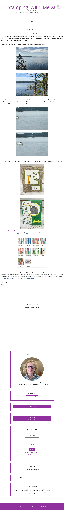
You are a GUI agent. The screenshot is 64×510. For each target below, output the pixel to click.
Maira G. (43, 506)
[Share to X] (33, 296)
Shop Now (32, 407)
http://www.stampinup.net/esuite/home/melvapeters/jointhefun (19, 278)
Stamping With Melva (28, 506)
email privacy (36, 452)
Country (32, 444)
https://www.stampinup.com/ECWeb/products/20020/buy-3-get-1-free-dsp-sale (22, 234)
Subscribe (32, 417)
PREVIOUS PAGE (57, 346)
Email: (32, 441)
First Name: (32, 435)
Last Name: (32, 438)
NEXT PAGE (5, 346)
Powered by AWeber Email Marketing (32, 454)
